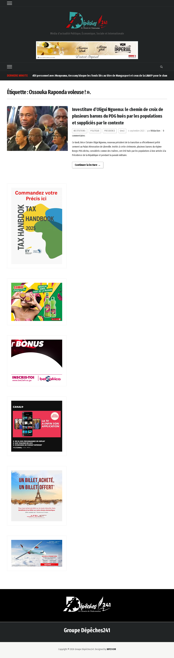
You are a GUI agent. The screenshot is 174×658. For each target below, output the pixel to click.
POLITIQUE (94, 130)
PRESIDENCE (109, 130)
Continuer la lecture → (88, 164)
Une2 (122, 130)
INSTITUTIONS (79, 130)
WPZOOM (111, 649)
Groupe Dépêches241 (87, 630)
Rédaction (155, 130)
